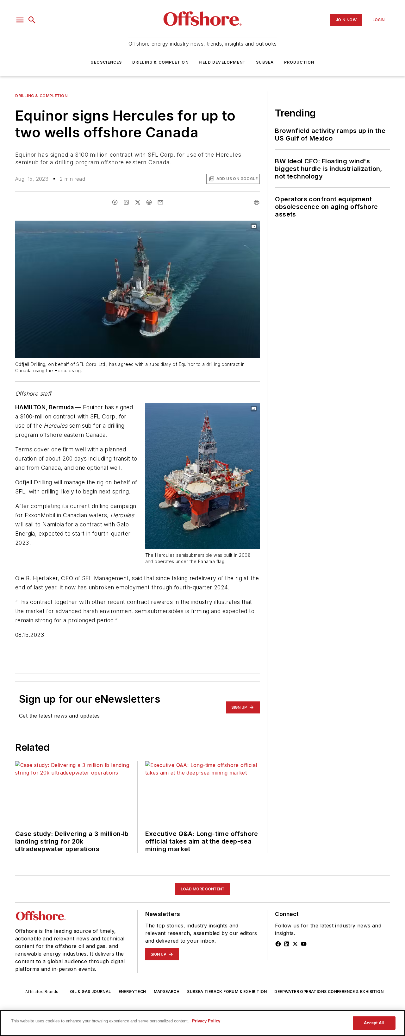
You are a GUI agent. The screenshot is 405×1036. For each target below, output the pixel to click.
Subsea (265, 62)
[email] (160, 202)
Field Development (222, 62)
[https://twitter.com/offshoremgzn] (295, 944)
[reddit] (149, 202)
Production (299, 62)
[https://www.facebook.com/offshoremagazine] (278, 944)
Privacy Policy (206, 1021)
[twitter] (137, 202)
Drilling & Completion (160, 62)
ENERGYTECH (132, 991)
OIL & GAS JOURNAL (90, 991)
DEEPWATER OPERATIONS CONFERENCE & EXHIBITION (328, 991)
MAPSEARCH (167, 991)
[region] (202, 1023)
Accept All (374, 1022)
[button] (20, 20)
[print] (256, 202)
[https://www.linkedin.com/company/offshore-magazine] (287, 944)
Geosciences (106, 62)
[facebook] (115, 202)
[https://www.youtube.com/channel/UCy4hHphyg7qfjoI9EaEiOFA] (304, 944)
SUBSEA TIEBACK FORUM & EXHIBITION (227, 991)
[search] (32, 20)
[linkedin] (126, 202)
